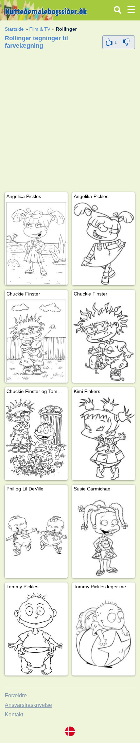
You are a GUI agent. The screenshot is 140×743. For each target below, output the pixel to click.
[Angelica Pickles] (36, 243)
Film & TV (39, 29)
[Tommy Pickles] (36, 634)
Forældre (16, 695)
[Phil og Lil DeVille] (36, 536)
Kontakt (14, 714)
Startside (14, 29)
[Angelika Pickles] (103, 243)
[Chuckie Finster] (36, 341)
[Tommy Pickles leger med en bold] (103, 634)
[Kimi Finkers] (103, 438)
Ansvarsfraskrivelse (28, 705)
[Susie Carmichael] (103, 536)
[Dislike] (127, 42)
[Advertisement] (70, 122)
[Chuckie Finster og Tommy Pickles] (36, 438)
